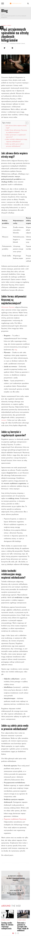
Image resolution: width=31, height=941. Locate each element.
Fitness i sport (6, 25)
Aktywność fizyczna (7, 307)
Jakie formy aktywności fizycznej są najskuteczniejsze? (16, 131)
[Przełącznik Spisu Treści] (26, 122)
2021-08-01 (4, 43)
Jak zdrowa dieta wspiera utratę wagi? (16, 127)
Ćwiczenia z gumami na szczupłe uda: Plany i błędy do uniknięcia (23, 926)
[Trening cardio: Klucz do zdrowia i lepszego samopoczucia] (7, 914)
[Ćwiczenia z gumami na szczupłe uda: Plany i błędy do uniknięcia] (23, 914)
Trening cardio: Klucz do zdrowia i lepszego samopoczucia (7, 925)
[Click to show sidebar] (1, 28)
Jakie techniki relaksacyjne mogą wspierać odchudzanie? (16, 140)
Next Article (14, 890)
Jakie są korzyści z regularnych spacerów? (16, 136)
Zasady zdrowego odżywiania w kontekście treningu (15, 894)
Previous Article (16, 876)
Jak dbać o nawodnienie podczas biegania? (15, 879)
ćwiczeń (3, 420)
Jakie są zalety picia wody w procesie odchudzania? (15, 145)
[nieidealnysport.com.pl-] (15, 3)
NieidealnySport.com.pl (17, 43)
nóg (15, 350)
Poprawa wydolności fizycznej (15, 819)
